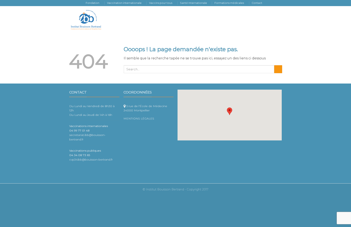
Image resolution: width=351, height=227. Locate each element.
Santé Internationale (193, 2)
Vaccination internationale (124, 2)
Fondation (92, 2)
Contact (257, 2)
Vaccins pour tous (160, 2)
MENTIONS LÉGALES (139, 118)
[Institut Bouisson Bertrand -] (89, 20)
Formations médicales (229, 2)
